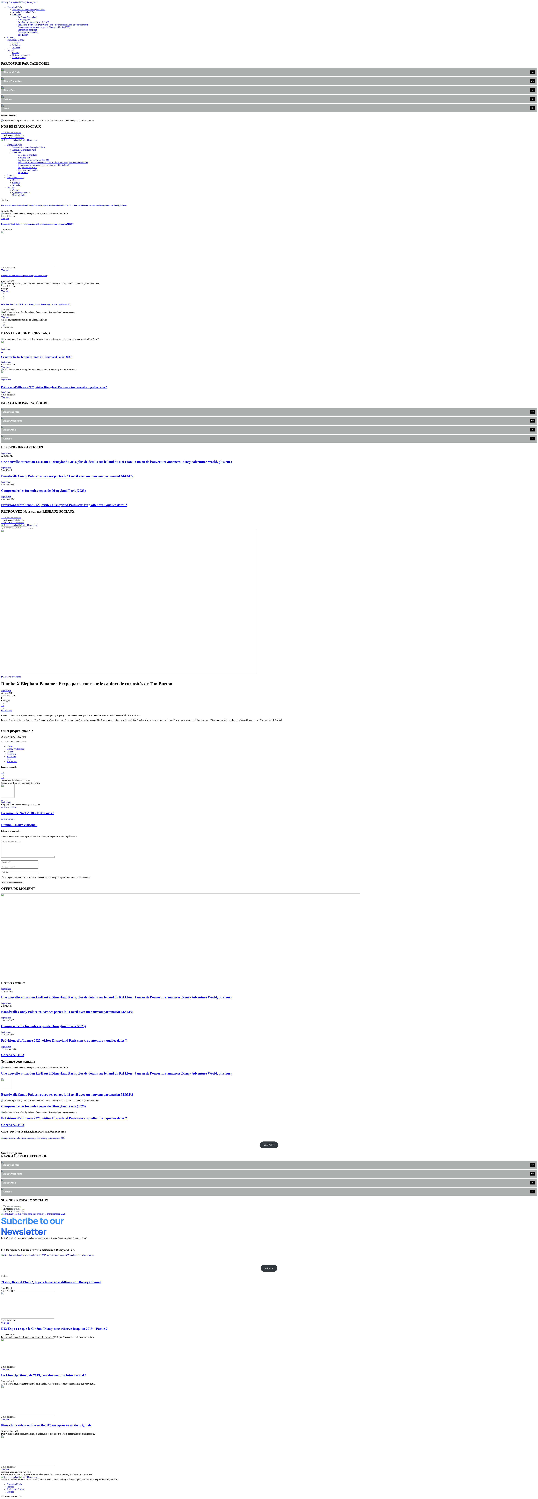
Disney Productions (12, 677)
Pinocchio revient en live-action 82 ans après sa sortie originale (46, 1425)
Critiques (16, 45)
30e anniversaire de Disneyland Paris (28, 9)
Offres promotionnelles (28, 32)
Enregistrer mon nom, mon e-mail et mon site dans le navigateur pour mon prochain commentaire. (47, 877)
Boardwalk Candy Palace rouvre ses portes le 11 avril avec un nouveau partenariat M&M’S (37, 224)
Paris (9, 759)
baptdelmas (6, 349)
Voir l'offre (269, 1144)
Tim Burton (12, 761)
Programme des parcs (27, 30)
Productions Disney (15, 40)
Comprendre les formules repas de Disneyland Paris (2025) (44, 27)
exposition (11, 756)
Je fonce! (269, 1268)
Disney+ (16, 42)
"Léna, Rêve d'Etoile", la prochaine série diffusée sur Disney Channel (51, 1282)
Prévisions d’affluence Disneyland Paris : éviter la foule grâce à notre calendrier (53, 25)
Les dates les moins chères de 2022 (33, 22)
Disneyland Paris (14, 7)
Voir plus (5, 218)
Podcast (10, 37)
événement (11, 754)
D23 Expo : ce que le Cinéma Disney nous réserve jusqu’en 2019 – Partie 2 (54, 1328)
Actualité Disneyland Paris (24, 12)
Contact (10, 50)
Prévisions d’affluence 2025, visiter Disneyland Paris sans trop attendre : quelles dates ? (35, 304)
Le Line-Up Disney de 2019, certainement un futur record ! (43, 1375)
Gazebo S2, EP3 (12, 1055)
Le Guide (16, 14)
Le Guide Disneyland (27, 17)
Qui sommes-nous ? (21, 55)
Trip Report (23, 35)
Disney (10, 746)
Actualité (16, 47)
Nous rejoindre (18, 57)
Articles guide (24, 19)
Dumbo (10, 751)
